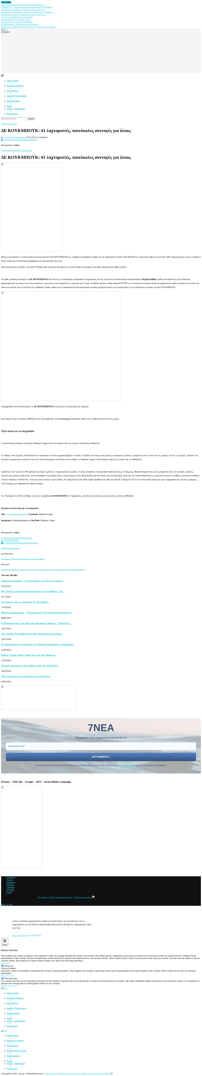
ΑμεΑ (9, 106)
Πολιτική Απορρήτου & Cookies (61, 897)
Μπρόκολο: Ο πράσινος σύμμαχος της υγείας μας (22, 9)
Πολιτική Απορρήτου (127, 765)
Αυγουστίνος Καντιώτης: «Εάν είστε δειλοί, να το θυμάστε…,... (29, 12)
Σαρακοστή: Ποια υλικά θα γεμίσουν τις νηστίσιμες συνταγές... (28, 27)
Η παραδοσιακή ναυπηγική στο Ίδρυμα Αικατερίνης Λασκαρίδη (37, 644)
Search (31, 119)
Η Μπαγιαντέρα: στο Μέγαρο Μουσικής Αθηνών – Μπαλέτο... (36, 623)
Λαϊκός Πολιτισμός (17, 96)
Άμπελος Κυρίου (15, 86)
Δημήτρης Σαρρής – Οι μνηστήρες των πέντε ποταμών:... (33, 580)
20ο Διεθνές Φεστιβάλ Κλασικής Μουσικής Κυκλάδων (31, 633)
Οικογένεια (12, 91)
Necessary (8, 966)
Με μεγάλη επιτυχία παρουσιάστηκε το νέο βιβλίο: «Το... (33, 591)
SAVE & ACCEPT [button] (9, 986)
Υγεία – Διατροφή (16, 108)
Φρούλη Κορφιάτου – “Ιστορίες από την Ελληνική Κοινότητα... (37, 612)
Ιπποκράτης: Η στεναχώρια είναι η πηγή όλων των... (24, 14)
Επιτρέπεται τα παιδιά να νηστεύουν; (17, 22)
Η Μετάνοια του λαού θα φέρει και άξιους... (20, 24)
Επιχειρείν (12, 114)
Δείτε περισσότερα (20, 935)
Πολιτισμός (13, 81)
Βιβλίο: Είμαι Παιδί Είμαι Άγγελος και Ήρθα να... (29, 655)
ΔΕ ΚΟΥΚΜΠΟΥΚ (10, 540)
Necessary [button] (5, 963)
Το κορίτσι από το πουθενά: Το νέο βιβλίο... (25, 602)
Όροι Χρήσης (43, 897)
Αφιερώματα (13, 101)
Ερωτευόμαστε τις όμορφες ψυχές (16, 19)
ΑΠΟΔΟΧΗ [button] (35, 935)
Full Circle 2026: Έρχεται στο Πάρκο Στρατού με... (23, 5)
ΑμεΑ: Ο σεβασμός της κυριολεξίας (17, 17)
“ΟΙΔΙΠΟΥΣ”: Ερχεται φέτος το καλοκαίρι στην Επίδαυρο (26, 7)
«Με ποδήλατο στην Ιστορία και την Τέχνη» (25, 676)
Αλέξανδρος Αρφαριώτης (15, 137)
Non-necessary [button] (7, 976)
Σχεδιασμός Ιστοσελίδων (83, 897)
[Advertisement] (101, 54)
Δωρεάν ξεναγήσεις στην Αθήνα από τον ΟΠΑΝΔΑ (29, 665)
